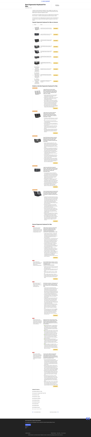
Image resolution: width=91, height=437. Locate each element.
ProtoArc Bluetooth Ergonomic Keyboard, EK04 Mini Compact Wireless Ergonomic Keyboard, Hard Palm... (46, 52)
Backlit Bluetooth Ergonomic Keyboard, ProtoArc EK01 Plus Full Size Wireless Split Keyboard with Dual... (45, 57)
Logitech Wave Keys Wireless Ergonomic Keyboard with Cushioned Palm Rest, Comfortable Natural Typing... (46, 41)
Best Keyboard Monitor (36, 400)
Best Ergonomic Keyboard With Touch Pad (39, 393)
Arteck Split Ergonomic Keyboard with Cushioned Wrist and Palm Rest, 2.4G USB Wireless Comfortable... (45, 81)
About (26, 426)
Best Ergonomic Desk (35, 394)
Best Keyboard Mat (35, 403)
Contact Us (28, 424)
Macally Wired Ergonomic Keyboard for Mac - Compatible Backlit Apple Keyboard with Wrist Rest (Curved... (46, 63)
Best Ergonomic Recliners (36, 398)
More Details (55, 28)
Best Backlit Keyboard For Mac (37, 391)
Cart (26, 427)
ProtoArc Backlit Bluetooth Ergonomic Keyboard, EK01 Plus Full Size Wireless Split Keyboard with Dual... (45, 75)
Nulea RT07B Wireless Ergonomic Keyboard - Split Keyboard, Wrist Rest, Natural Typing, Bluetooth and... (46, 47)
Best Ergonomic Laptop (36, 396)
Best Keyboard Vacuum (36, 407)
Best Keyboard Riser (35, 405)
